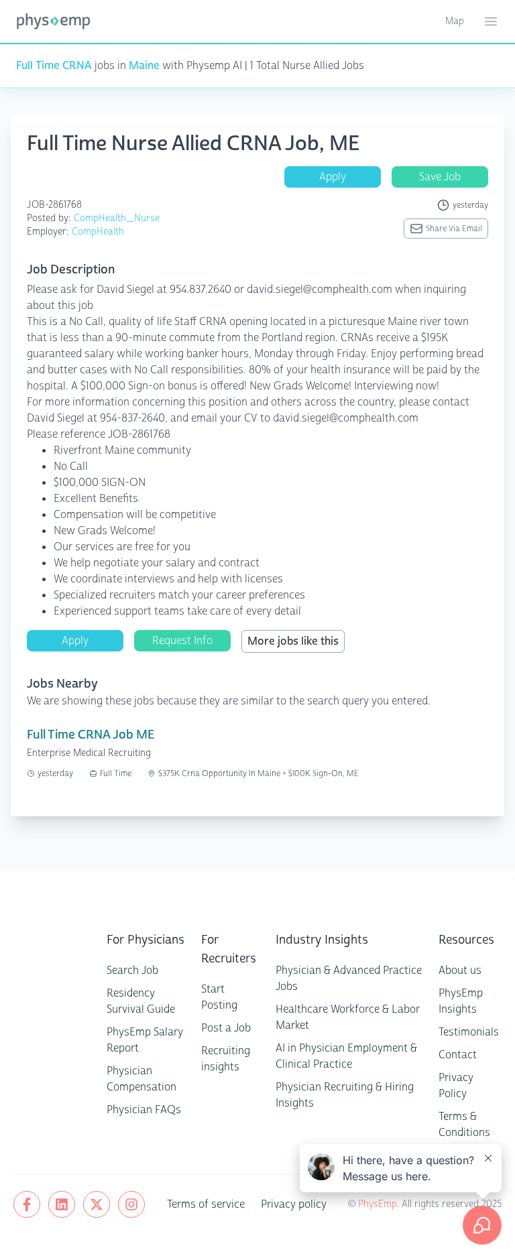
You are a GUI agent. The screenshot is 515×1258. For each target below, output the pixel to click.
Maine (144, 65)
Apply (332, 177)
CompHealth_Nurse (117, 218)
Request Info (182, 640)
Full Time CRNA (54, 65)
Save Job (440, 177)
